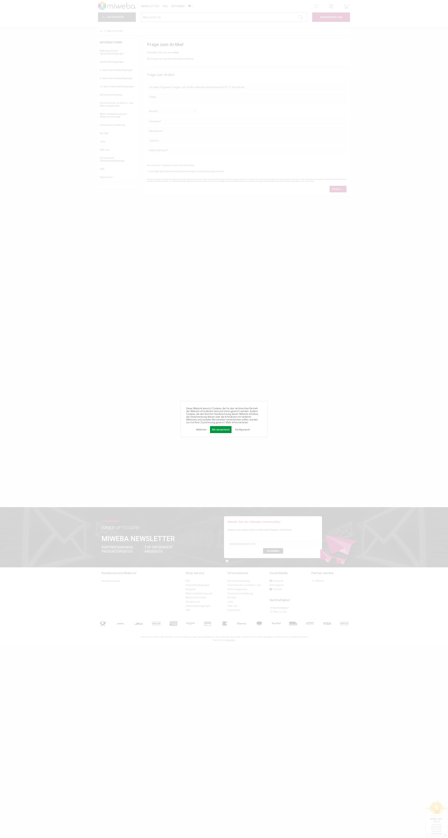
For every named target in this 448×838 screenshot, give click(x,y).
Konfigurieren (242, 429)
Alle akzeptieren (221, 429)
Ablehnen (201, 429)
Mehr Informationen (237, 422)
